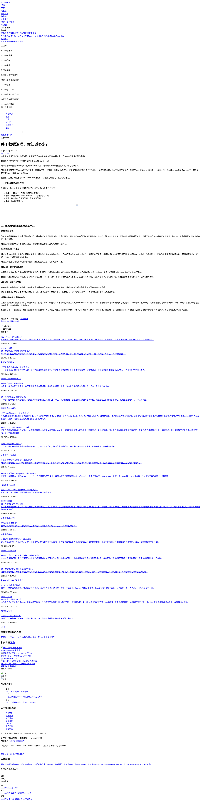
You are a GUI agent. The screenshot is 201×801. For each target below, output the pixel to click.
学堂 (3, 8)
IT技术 (43, 36)
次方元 (141, 764)
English (8, 723)
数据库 (9, 348)
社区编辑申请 (6, 135)
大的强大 (11, 444)
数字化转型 (5, 321)
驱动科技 (34, 764)
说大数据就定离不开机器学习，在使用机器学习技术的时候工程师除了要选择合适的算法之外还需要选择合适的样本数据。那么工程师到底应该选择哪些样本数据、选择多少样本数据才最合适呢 (80, 542)
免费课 (4, 16)
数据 (3, 362)
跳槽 (3, 611)
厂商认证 (36, 36)
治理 (6, 362)
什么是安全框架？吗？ (17, 460)
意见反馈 (9, 721)
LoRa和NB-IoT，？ (15, 413)
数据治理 (14, 321)
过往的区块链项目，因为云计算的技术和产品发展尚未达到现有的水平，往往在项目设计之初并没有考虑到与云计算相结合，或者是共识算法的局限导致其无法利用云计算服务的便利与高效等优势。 (82, 558)
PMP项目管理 (51, 36)
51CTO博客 (10, 697)
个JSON (11, 485)
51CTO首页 (5, 2)
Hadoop (9, 518)
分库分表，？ (13, 384)
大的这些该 (12, 504)
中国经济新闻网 (77, 764)
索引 (3, 534)
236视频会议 (108, 764)
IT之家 (87, 764)
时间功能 (8, 501)
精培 (17, 703)
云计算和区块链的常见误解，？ (20, 556)
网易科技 (19, 764)
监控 (3, 597)
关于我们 (9, 713)
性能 (10, 597)
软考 (16, 36)
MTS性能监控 (11, 585)
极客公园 (99, 764)
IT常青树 (24, 319)
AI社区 (8, 122)
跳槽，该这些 (11, 599)
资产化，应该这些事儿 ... (17, 569)
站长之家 (62, 764)
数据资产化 (20, 580)
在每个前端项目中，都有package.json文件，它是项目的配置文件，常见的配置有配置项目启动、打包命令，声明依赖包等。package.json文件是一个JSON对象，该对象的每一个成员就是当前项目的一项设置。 (85, 476)
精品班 (4, 11)
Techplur (25, 691)
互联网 (13, 455)
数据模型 (4, 551)
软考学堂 (32, 33)
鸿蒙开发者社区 (7, 22)
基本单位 (12, 408)
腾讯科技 (12, 764)
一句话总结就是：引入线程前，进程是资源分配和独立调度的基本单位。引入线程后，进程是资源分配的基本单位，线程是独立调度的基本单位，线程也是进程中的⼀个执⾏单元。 (74, 400)
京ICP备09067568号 (17, 741)
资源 (6, 42)
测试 (3, 501)
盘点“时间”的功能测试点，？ (19, 490)
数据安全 (12, 379)
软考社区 (4, 14)
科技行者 (42, 764)
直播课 (26, 33)
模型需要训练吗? (16, 539)
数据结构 (8, 534)
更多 (12, 642)
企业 (19, 321)
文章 (3, 42)
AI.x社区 (39, 697)
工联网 (92, 764)
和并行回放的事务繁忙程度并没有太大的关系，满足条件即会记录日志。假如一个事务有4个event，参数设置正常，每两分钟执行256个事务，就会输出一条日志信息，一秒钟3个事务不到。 (78, 588)
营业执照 (5, 754)
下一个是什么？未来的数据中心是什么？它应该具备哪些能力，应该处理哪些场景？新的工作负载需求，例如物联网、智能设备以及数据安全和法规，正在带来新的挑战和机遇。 (73, 370)
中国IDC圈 (117, 764)
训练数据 (12, 551)
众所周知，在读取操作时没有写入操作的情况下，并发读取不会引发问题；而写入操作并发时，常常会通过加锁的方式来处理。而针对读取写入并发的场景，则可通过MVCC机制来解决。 (77, 340)
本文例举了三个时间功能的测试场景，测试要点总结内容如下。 (27, 493)
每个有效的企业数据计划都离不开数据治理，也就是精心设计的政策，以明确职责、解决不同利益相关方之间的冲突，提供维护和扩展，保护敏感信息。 (63, 354)
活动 (7, 128)
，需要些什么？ (16, 351)
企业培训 (4, 19)
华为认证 (29, 36)
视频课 (4, 33)
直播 (21, 42)
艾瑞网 (55, 764)
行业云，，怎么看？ (16, 427)
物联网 (18, 379)
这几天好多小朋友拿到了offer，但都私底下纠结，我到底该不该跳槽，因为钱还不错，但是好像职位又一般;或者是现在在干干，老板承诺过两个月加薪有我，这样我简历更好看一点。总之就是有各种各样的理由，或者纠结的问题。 (95, 602)
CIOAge (14, 691)
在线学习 (4, 39)
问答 (10, 42)
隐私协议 (9, 729)
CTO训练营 (31, 703)
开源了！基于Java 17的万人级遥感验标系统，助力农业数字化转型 (28, 637)
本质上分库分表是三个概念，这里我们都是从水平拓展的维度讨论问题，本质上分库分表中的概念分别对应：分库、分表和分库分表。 (56, 386)
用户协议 (9, 726)
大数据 (4, 455)
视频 (7, 117)
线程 (3, 408)
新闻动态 (9, 716)
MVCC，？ (12, 337)
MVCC (4, 348)
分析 (10, 611)
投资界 (135, 764)
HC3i (20, 691)
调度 (6, 408)
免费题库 (60, 36)
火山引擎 (147, 764)
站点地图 (9, 718)
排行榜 (15, 33)
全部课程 (4, 36)
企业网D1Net (127, 764)
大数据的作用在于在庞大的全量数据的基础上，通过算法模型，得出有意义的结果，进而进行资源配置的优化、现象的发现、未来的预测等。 (58, 447)
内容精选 (9, 114)
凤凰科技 (27, 764)
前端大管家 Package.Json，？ (19, 473)
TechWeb (49, 764)
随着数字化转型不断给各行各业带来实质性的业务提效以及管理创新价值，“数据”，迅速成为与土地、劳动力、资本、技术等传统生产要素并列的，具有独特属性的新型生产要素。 (74, 572)
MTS (6, 597)
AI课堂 (4, 25)
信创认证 (21, 36)
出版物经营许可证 (16, 754)
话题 (7, 119)
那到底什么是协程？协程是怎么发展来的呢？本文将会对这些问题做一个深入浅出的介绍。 (38, 618)
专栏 (18, 42)
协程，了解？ (11, 616)
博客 (3, 5)
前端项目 (4, 485)
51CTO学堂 (10, 703)
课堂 (14, 42)
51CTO (8, 691)
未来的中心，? (15, 367)
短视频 (20, 33)
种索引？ (9, 523)
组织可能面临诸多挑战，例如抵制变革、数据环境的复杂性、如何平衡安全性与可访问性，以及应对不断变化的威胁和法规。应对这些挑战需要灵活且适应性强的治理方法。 (71, 463)
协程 (3, 627)
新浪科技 (4, 764)
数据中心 (4, 379)
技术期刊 (9, 125)
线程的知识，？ (14, 397)
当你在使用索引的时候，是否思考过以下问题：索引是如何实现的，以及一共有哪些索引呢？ (39, 526)
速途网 (68, 764)
